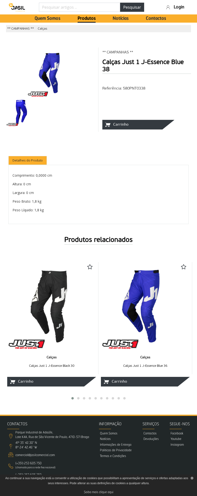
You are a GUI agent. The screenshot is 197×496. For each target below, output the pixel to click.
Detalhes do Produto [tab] (27, 160)
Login (179, 7)
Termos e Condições (113, 456)
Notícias (121, 18)
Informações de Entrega (115, 444)
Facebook (177, 433)
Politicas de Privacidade (116, 450)
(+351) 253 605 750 (28, 463)
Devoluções (151, 439)
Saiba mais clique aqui (98, 492)
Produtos (87, 18)
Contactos (156, 18)
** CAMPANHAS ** (20, 28)
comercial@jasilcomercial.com (35, 455)
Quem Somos (47, 18)
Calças (42, 28)
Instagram (177, 444)
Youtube (176, 439)
